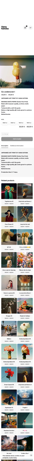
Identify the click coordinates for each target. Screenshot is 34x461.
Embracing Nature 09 (25, 339)
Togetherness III (9, 201)
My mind (9, 453)
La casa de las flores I (25, 293)
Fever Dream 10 (9, 224)
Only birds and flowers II (25, 384)
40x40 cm (29, 122)
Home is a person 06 (9, 293)
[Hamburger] (30, 27)
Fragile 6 (25, 407)
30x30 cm (21, 122)
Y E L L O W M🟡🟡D (25, 247)
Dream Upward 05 (9, 384)
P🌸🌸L (25, 430)
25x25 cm (13, 122)
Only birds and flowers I (25, 201)
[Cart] (25, 27)
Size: (2, 119)
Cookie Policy (13, 457)
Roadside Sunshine (9, 430)
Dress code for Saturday (9, 270)
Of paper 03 (9, 316)
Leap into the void (25, 224)
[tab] (4, 146)
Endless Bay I (25, 453)
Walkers (9, 339)
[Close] (31, 455)
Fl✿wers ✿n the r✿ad (25, 270)
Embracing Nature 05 (25, 361)
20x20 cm (5, 122)
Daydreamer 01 (9, 407)
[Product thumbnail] (9, 191)
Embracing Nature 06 (9, 361)
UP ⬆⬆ (9, 247)
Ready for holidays (25, 316)
